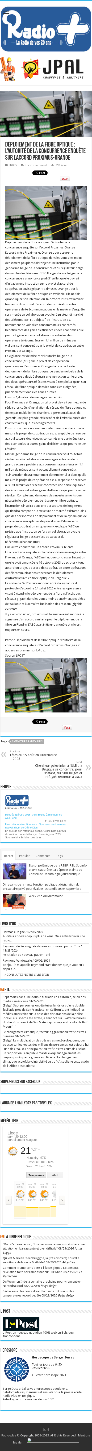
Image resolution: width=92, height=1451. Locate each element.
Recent (8, 856)
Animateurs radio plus (27, 741)
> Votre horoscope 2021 (48, 1375)
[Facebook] (48, 1430)
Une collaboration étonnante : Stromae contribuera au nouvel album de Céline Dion (35, 824)
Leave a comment (36, 165)
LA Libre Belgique (17, 1237)
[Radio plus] (46, 28)
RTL (7, 989)
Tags (59, 856)
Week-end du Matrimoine (46, 896)
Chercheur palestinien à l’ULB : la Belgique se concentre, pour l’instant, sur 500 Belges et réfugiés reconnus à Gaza (58, 770)
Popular (24, 856)
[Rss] (44, 1430)
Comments (43, 856)
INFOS (13, 165)
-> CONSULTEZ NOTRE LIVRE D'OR (26, 974)
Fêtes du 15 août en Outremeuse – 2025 (33, 755)
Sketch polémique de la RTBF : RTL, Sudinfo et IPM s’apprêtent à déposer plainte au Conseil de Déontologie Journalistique (58, 870)
